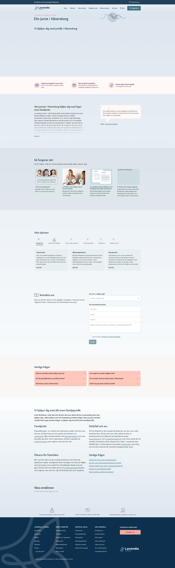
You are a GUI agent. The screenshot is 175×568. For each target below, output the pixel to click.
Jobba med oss (99, 544)
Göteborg (37, 534)
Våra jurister (82, 8)
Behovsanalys (104, 8)
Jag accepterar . (106, 337)
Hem (65, 8)
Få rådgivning (134, 8)
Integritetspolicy (63, 559)
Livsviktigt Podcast (101, 551)
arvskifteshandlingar (113, 439)
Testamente (59, 541)
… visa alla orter (39, 551)
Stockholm (37, 531)
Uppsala (36, 541)
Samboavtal (59, 548)
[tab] (39, 241)
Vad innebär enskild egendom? (101, 471)
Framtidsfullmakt (80, 534)
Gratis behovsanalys (81, 548)
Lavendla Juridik (41, 527)
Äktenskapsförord (61, 544)
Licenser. (70, 559)
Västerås (37, 544)
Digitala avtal (93, 8)
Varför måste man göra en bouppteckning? (106, 465)
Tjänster (72, 8)
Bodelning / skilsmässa (63, 537)
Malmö (36, 537)
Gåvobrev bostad (80, 544)
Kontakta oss (99, 531)
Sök (123, 8)
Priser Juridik (60, 551)
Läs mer (36, 136)
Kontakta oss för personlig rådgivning (46, 2)
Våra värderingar (100, 541)
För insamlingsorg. (101, 548)
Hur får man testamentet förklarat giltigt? (105, 462)
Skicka (93, 342)
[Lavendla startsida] (42, 8)
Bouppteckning (61, 531)
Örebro (36, 548)
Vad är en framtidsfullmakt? (100, 468)
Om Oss (114, 8)
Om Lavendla (100, 527)
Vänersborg (135, 2)
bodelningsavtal (40, 441)
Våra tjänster (62, 527)
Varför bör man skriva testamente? (102, 459)
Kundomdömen (100, 534)
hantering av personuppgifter (111, 337)
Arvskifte (58, 534)
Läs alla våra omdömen (111, 124)
